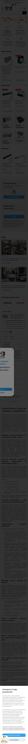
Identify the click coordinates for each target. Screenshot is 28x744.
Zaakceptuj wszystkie (14, 735)
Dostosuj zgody (14, 740)
